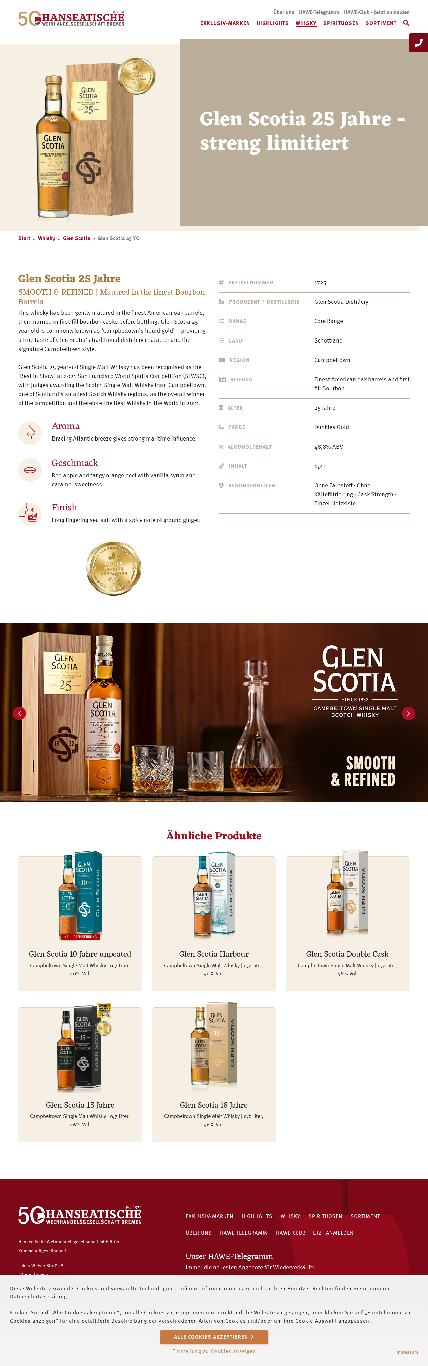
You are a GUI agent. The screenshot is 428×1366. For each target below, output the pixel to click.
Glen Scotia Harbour (214, 955)
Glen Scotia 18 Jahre (214, 1106)
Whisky (306, 23)
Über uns (283, 12)
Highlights (273, 23)
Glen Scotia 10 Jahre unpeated (80, 955)
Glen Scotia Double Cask (347, 955)
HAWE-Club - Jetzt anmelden (377, 12)
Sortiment (381, 23)
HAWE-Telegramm (319, 12)
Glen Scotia (76, 238)
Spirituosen (341, 23)
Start (24, 238)
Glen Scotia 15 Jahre (80, 1106)
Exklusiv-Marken (225, 23)
